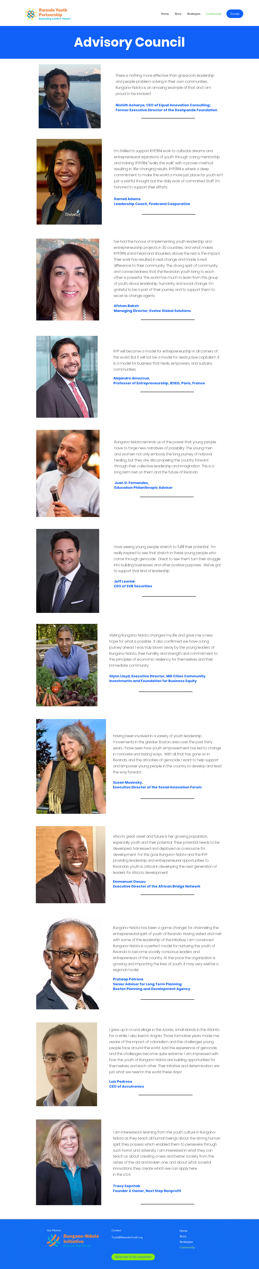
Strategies (186, 1241)
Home (184, 1230)
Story (183, 1236)
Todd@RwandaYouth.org (127, 1237)
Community (187, 1247)
